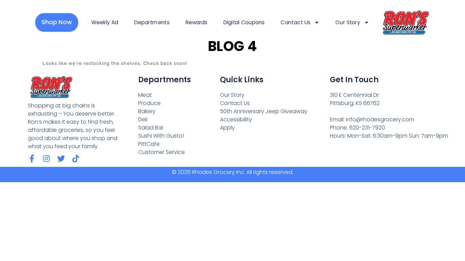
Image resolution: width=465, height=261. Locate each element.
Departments (152, 22)
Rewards (196, 22)
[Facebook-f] (32, 158)
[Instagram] (46, 158)
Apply (227, 128)
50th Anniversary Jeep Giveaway (263, 111)
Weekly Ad (104, 22)
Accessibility (236, 119)
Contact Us (295, 22)
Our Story (347, 22)
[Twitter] (61, 158)
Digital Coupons (243, 22)
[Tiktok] (76, 158)
